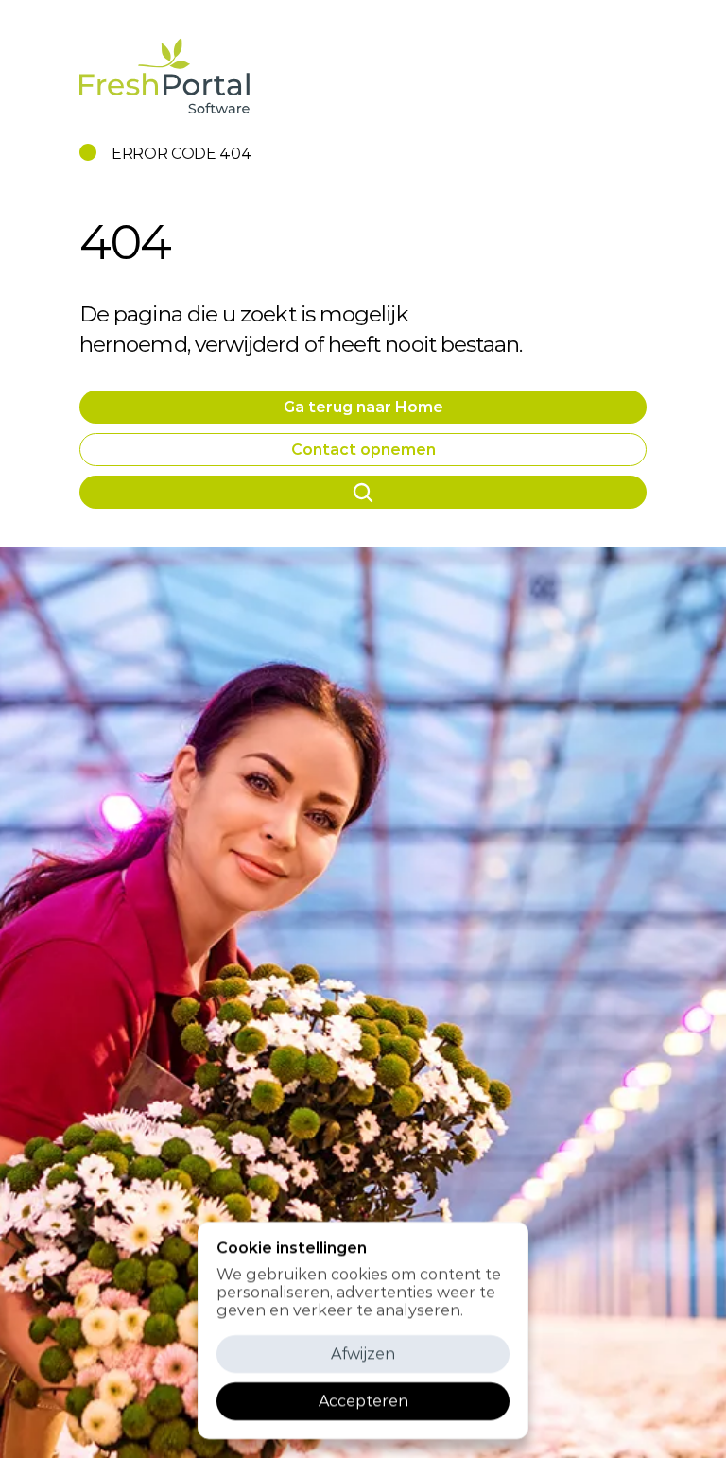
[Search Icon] (363, 492)
